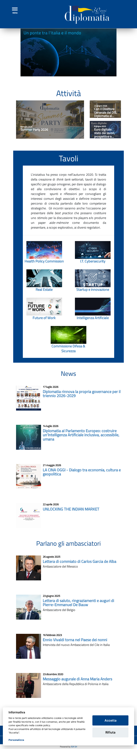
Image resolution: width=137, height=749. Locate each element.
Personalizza (16, 739)
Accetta (110, 720)
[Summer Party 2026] (50, 119)
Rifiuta (110, 732)
